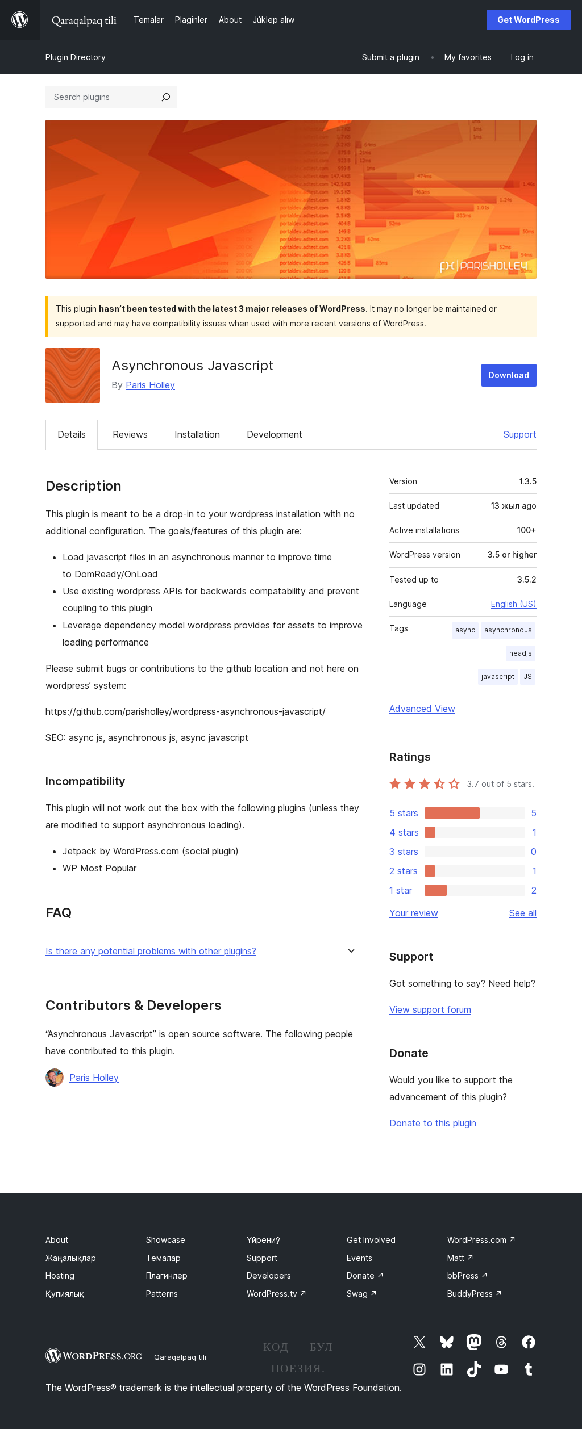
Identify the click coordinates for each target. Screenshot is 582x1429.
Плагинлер (167, 1275)
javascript (497, 676)
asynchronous (508, 630)
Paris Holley (150, 385)
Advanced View (422, 708)
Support (520, 434)
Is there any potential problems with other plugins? (150, 951)
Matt (460, 1258)
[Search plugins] (166, 97)
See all (523, 913)
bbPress (467, 1275)
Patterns (162, 1293)
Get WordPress (528, 19)
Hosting (59, 1275)
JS (527, 676)
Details (71, 434)
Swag (362, 1293)
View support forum (430, 1009)
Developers (269, 1275)
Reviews (130, 434)
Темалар (163, 1258)
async (465, 630)
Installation (197, 434)
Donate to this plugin (432, 1123)
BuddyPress (474, 1293)
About (56, 1239)
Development (274, 434)
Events (359, 1258)
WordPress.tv (277, 1293)
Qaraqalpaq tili (180, 1356)
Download (509, 375)
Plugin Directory (75, 57)
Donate (365, 1275)
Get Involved (371, 1239)
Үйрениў (263, 1239)
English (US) (514, 604)
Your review (413, 913)
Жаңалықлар (70, 1258)
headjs (520, 653)
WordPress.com (481, 1239)
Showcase (165, 1239)
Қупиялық (64, 1293)
